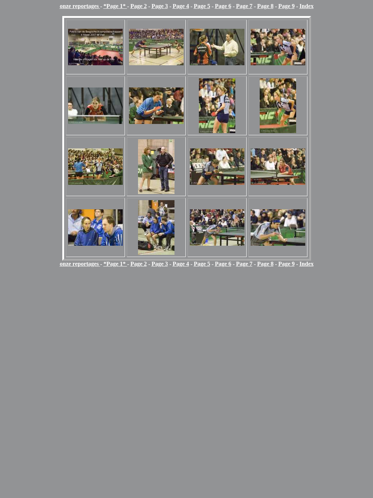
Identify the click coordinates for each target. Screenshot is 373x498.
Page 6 (223, 6)
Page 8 (265, 6)
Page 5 (202, 6)
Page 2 (138, 6)
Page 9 (286, 6)
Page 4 (181, 6)
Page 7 (244, 6)
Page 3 (160, 6)
